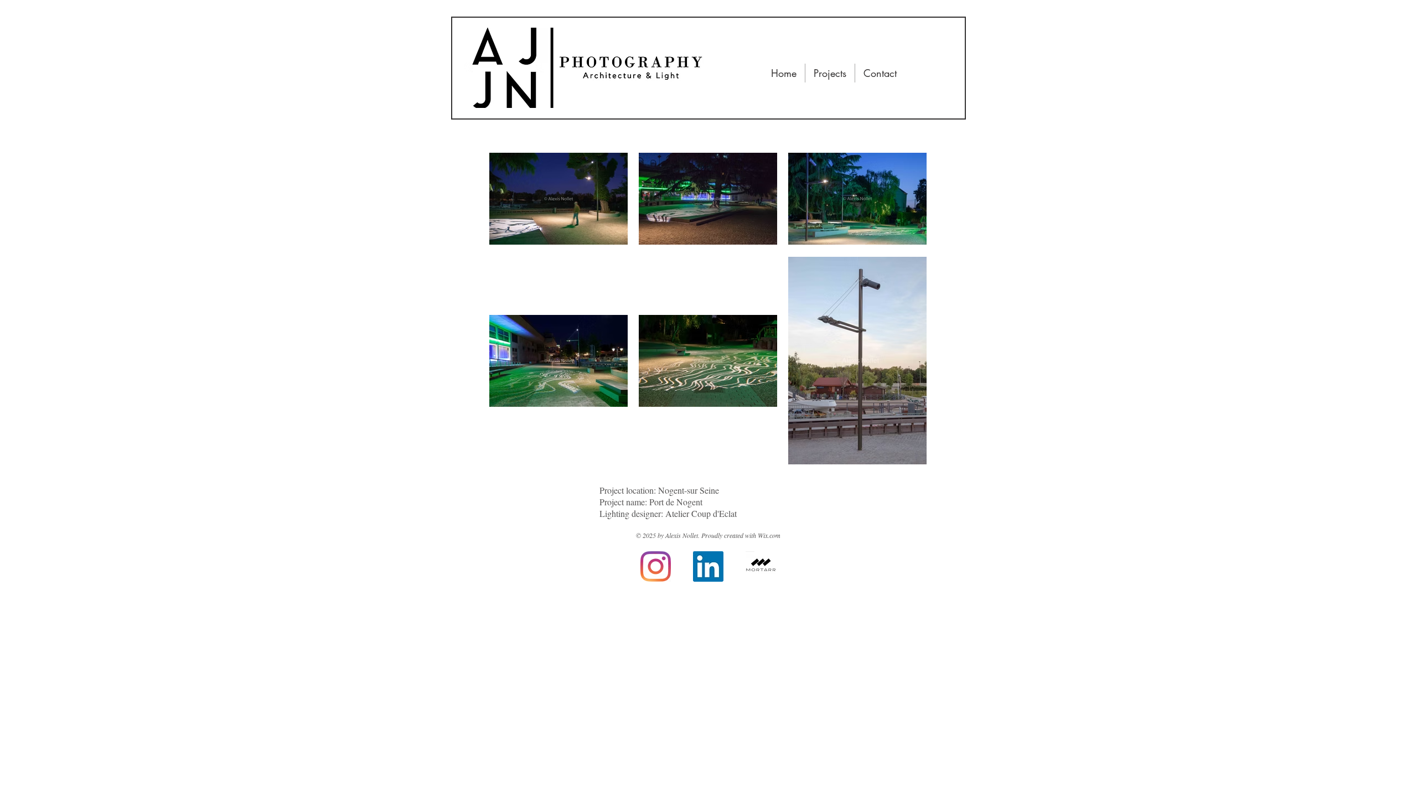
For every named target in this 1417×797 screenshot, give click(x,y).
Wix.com (769, 535)
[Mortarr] (761, 566)
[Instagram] (655, 566)
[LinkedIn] (708, 566)
